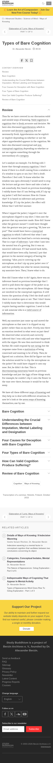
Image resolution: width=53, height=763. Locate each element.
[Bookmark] (31, 60)
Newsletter (7, 675)
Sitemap (6, 665)
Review (5, 72)
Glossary (6, 668)
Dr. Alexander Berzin (22, 49)
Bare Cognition (8, 76)
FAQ (4, 662)
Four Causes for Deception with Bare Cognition (23, 87)
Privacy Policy (9, 672)
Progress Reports (11, 682)
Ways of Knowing (32, 483)
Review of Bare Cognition (13, 99)
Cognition (18, 483)
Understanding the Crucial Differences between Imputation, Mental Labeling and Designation (23, 81)
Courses (6, 685)
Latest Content (9, 678)
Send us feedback (11, 658)
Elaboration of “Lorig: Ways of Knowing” (26, 28)
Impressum (46, 746)
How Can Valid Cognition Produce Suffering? (22, 95)
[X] (26, 60)
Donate (26, 629)
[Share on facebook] (22, 60)
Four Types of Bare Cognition (15, 91)
